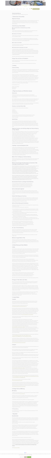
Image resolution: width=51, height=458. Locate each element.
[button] (15, 9)
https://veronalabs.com (22, 393)
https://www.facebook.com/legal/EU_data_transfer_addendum (20, 335)
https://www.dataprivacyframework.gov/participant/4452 (18, 342)
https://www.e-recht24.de (16, 447)
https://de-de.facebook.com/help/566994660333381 (19, 377)
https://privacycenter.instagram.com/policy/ (33, 376)
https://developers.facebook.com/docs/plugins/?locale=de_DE (19, 306)
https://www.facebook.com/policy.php (27, 336)
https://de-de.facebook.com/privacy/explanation (27, 314)
